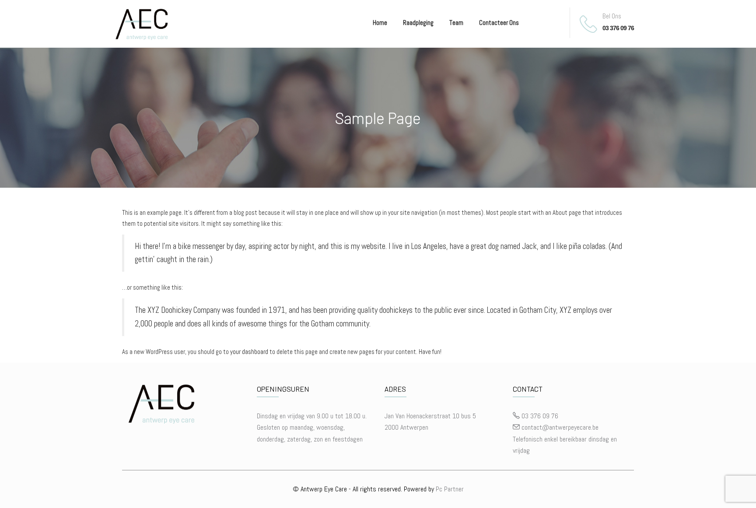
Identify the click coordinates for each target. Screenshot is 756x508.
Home (380, 22)
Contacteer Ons (499, 22)
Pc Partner (450, 489)
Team (456, 22)
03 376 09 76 (618, 28)
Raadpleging (418, 22)
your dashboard (249, 351)
